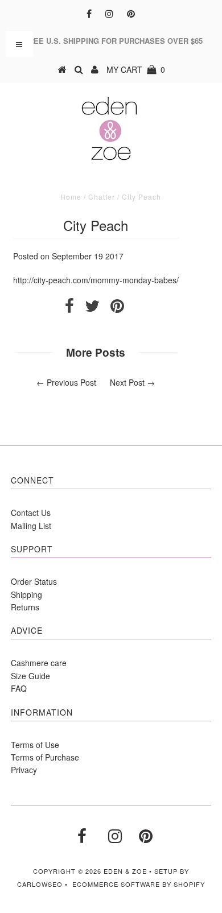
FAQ (19, 688)
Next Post (127, 382)
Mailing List (31, 525)
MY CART (135, 69)
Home (70, 196)
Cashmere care (39, 662)
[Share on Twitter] (92, 308)
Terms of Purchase (45, 757)
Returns (25, 607)
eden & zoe (125, 870)
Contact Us (31, 512)
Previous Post (71, 382)
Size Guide (30, 675)
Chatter (101, 196)
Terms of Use (35, 744)
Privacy (24, 769)
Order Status (34, 581)
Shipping (26, 594)
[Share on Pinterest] (117, 308)
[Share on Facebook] (69, 308)
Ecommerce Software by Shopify (138, 884)
